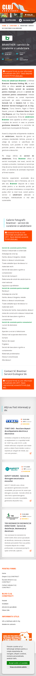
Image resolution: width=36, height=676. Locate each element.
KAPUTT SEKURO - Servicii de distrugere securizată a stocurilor (17, 478)
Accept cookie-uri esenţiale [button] (18, 663)
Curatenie (13, 26)
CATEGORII (11, 20)
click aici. (19, 76)
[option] (18, 15)
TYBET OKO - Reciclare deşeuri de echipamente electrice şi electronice (17, 431)
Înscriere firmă (29, 20)
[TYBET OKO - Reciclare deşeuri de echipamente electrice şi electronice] (12, 421)
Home (4, 26)
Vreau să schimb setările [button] (18, 667)
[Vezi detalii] (30, 453)
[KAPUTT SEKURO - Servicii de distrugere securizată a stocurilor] (12, 469)
